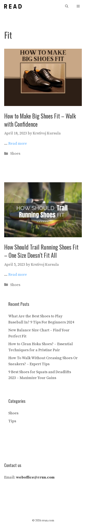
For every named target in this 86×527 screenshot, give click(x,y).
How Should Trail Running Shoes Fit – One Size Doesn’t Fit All (41, 251)
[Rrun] (13, 6)
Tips (12, 421)
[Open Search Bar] (66, 6)
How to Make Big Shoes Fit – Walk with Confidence (40, 120)
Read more (17, 143)
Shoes (15, 153)
